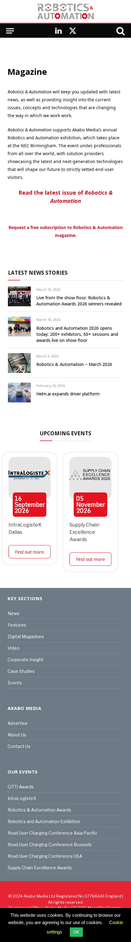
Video (13, 648)
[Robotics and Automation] (65, 11)
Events (15, 682)
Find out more (29, 552)
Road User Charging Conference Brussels (50, 844)
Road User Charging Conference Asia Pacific (52, 833)
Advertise (18, 723)
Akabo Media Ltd (39, 896)
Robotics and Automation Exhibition (44, 821)
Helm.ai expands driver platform (68, 394)
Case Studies (21, 671)
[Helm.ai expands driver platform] (19, 392)
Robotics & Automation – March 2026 (74, 364)
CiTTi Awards (21, 786)
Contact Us (19, 746)
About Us (17, 734)
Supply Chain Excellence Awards (84, 532)
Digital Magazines (26, 636)
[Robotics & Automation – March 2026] (19, 363)
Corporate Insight (26, 659)
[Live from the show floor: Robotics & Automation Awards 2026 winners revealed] (19, 296)
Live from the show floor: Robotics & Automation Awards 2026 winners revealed (79, 301)
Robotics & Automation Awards (39, 809)
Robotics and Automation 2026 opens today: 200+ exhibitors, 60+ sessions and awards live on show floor (77, 334)
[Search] (120, 31)
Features (17, 624)
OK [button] (76, 932)
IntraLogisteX (22, 798)
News (13, 613)
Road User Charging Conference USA (45, 856)
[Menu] (10, 31)
